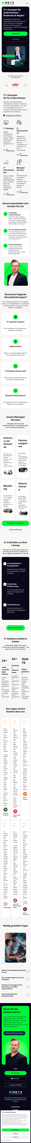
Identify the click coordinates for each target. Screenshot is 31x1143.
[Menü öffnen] (27, 3)
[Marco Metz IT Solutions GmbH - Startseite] (8, 3)
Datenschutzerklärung (7, 1140)
